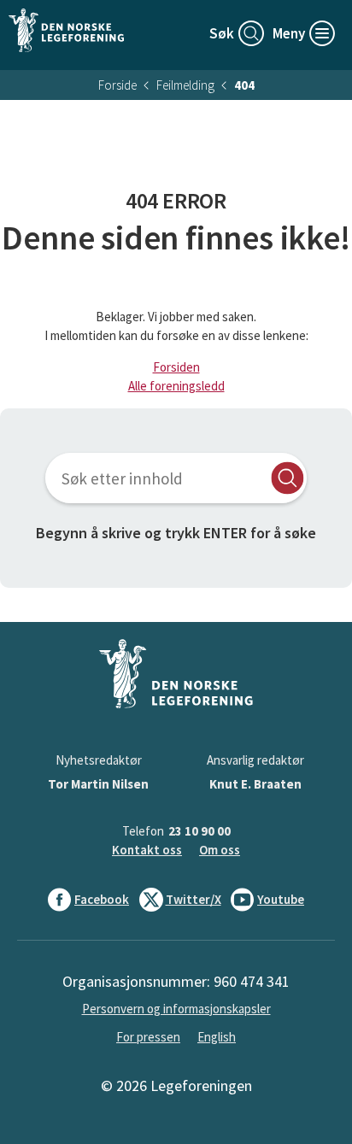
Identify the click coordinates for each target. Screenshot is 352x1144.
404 (244, 85)
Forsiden (176, 367)
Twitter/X (193, 899)
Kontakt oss (147, 850)
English (216, 1037)
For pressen (148, 1037)
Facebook (101, 899)
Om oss (219, 850)
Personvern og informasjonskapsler (176, 1008)
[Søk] (287, 478)
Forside (117, 85)
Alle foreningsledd (176, 386)
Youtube (280, 899)
